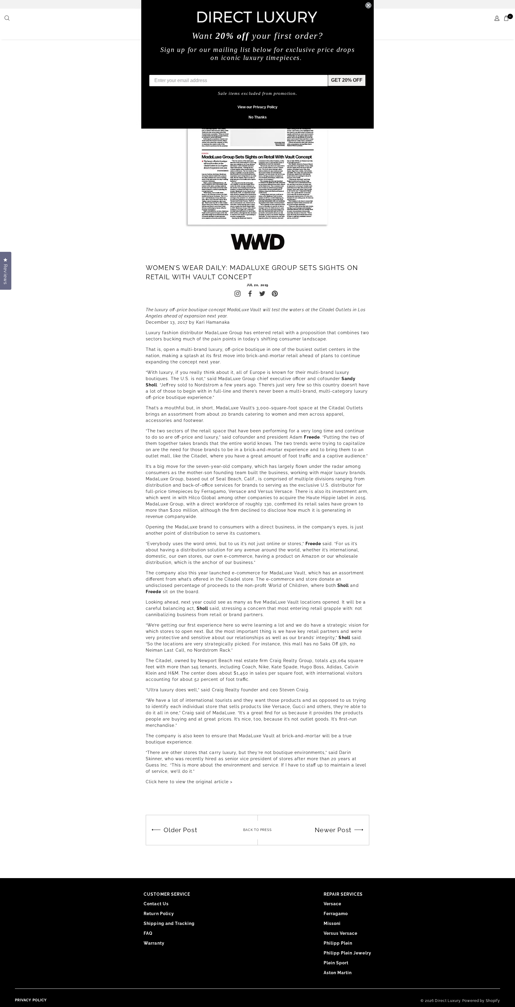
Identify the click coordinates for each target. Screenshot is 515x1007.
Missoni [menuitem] (332, 923)
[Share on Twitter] (262, 294)
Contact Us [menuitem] (156, 903)
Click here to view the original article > (189, 781)
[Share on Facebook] (250, 294)
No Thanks (258, 117)
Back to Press (257, 830)
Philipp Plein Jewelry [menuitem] (347, 953)
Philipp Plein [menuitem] (338, 943)
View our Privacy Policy (257, 107)
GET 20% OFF (346, 80)
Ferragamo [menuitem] (336, 913)
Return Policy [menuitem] (159, 913)
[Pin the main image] (275, 294)
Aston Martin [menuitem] (338, 972)
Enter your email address (177, 70)
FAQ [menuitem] (148, 933)
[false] (7, 18)
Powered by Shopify (481, 1001)
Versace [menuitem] (332, 903)
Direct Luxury (447, 1001)
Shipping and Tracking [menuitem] (169, 923)
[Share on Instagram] (238, 294)
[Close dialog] (368, 5)
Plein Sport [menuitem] (336, 962)
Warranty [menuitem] (154, 943)
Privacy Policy (31, 1000)
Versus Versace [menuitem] (341, 933)
